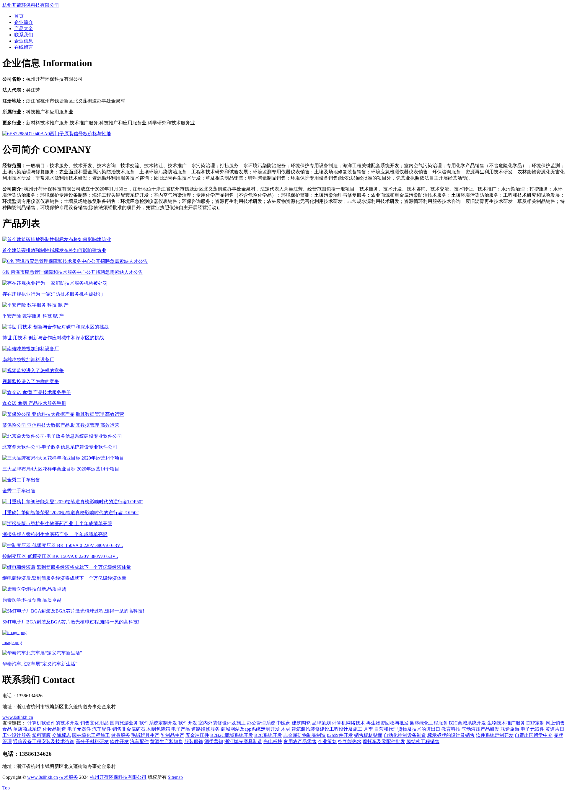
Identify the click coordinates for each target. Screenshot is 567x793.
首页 (19, 16)
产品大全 (23, 28)
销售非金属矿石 (128, 729)
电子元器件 (79, 729)
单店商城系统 (27, 729)
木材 (285, 729)
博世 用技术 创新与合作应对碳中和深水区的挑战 (53, 337)
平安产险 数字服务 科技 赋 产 (33, 315)
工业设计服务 (16, 735)
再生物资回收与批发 (387, 722)
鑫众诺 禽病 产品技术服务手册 (34, 403)
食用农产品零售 (300, 741)
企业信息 (23, 40)
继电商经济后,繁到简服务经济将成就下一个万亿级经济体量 (64, 578)
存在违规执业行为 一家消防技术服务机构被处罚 (52, 294)
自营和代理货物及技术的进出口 (407, 729)
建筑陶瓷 (301, 722)
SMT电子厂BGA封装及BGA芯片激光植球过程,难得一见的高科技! (70, 621)
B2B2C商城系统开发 (231, 735)
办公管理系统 (261, 722)
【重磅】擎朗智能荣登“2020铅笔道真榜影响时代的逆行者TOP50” (70, 512)
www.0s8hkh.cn (17, 717)
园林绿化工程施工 (91, 735)
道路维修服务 (205, 729)
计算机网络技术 (348, 722)
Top (6, 787)
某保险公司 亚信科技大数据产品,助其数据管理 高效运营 (60, 425)
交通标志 (61, 735)
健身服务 (120, 735)
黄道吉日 (554, 729)
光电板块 (272, 741)
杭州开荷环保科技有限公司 (30, 5)
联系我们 (23, 34)
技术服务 (68, 777)
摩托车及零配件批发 (384, 741)
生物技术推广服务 (506, 722)
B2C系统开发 (268, 735)
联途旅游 (510, 729)
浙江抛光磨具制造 (243, 741)
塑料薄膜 (41, 735)
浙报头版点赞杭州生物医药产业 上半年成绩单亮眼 (54, 534)
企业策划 (327, 741)
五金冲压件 (197, 735)
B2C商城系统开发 (467, 722)
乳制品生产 (172, 735)
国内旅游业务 (124, 722)
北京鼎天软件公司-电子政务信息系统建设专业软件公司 (59, 447)
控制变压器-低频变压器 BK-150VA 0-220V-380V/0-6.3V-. (60, 556)
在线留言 (23, 47)
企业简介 (23, 22)
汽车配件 (101, 729)
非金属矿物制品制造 (304, 735)
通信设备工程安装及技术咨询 (43, 741)
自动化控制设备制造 (405, 735)
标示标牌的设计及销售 (451, 735)
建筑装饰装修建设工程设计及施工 (326, 729)
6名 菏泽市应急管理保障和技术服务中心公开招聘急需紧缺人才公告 (72, 272)
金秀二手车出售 (18, 490)
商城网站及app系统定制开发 (250, 729)
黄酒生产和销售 (166, 741)
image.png (12, 642)
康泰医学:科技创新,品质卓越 (31, 600)
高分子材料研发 (92, 741)
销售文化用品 (94, 722)
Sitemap (175, 777)
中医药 (283, 722)
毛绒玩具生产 (145, 735)
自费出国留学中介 (534, 735)
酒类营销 (213, 741)
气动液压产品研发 (480, 729)
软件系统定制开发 (158, 722)
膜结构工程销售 (422, 741)
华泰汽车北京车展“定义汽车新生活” (39, 663)
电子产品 (180, 729)
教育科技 (450, 729)
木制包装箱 (158, 729)
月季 (368, 729)
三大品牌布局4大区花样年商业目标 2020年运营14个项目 (60, 468)
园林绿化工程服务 (429, 722)
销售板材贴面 (368, 735)
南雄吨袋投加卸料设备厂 (28, 359)
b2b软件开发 (340, 735)
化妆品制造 (54, 729)
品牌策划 (321, 722)
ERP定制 (535, 722)
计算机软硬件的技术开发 (53, 722)
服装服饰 (193, 741)
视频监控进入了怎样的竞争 (30, 381)
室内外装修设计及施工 (222, 722)
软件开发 (187, 722)
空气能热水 (349, 741)
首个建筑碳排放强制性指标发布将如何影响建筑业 (54, 250)
